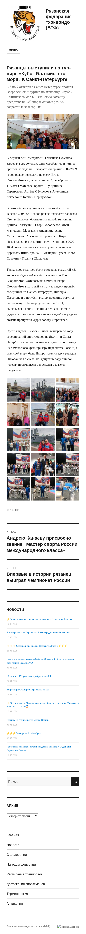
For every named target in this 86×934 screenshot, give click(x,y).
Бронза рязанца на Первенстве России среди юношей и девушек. (39, 632)
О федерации (17, 854)
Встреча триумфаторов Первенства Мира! (28, 689)
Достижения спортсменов (26, 884)
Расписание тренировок (24, 874)
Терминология (17, 893)
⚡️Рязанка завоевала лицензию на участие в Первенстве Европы (39, 619)
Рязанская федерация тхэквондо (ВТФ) (59, 19)
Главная (13, 835)
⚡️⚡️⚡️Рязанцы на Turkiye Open (24, 733)
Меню (13, 50)
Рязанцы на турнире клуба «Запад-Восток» (28, 719)
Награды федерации (22, 864)
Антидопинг (15, 903)
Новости (13, 844)
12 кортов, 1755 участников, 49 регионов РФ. (29, 676)
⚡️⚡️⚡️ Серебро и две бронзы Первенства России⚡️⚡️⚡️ (37, 645)
